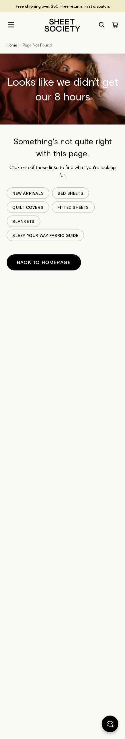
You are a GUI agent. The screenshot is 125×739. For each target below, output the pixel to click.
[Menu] (11, 24)
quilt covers (27, 207)
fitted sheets (73, 207)
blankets (23, 221)
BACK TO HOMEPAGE (44, 262)
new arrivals (28, 193)
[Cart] (115, 24)
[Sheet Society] (62, 24)
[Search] (101, 24)
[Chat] (110, 725)
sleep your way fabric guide (45, 235)
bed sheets (70, 193)
